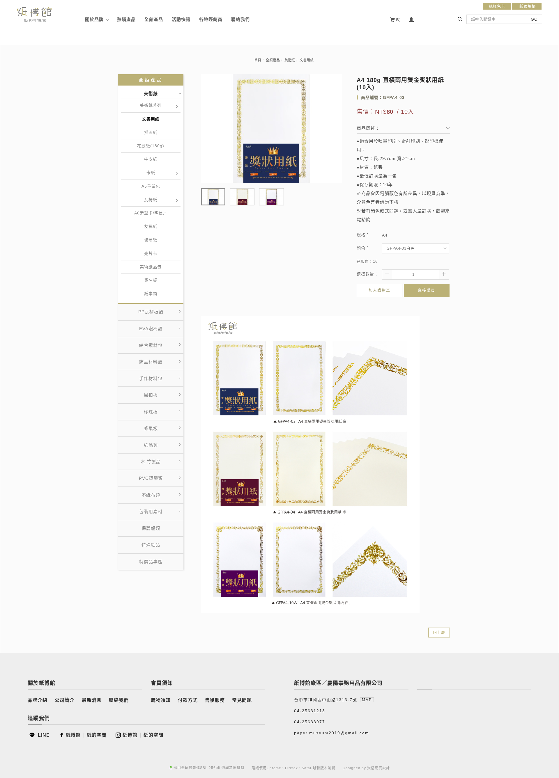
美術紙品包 (151, 266)
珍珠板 (151, 411)
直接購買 (426, 290)
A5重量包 (150, 186)
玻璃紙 (150, 239)
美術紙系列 (151, 105)
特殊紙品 (150, 544)
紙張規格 (527, 6)
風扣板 (151, 394)
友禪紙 (150, 226)
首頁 (257, 60)
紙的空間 (97, 735)
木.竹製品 (151, 461)
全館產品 (153, 19)
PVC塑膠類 (151, 478)
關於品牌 (94, 19)
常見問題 (242, 700)
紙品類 (151, 445)
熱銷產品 (126, 19)
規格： (363, 234)
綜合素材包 (150, 345)
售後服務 (215, 700)
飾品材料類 (150, 361)
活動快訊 (181, 19)
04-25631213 (309, 710)
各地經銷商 (210, 19)
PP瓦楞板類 (150, 311)
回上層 (439, 632)
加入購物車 (379, 290)
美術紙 (289, 60)
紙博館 (73, 735)
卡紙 (150, 172)
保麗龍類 (150, 528)
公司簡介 (65, 700)
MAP (367, 700)
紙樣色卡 (497, 6)
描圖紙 (150, 132)
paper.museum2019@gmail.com (331, 733)
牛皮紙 (150, 159)
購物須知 (161, 700)
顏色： (363, 248)
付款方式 (188, 700)
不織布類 (150, 495)
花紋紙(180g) (150, 145)
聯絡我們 (240, 19)
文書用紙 (307, 60)
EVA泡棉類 (150, 328)
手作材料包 (150, 378)
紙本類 (150, 293)
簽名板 (150, 280)
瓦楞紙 (150, 199)
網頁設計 (382, 768)
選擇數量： (367, 274)
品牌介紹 (37, 700)
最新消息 (92, 700)
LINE (43, 735)
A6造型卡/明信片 (150, 213)
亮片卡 (150, 253)
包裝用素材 (150, 511)
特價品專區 (150, 561)
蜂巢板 (151, 428)
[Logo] (34, 14)
